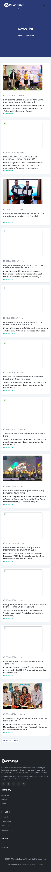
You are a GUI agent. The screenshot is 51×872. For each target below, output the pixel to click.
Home (19, 35)
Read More (8, 113)
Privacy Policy (13, 864)
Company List (7, 830)
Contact (4, 848)
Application (6, 821)
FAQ (3, 843)
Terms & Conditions (27, 864)
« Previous (7, 740)
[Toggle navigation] (44, 5)
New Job (5, 826)
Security (40, 864)
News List (30, 35)
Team (3, 804)
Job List (4, 817)
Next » (16, 740)
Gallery (4, 799)
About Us (5, 795)
